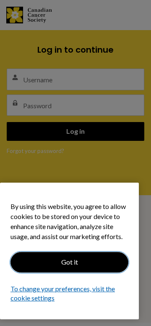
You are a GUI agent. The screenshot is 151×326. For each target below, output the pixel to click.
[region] (69, 251)
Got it (69, 262)
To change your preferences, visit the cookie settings (62, 293)
